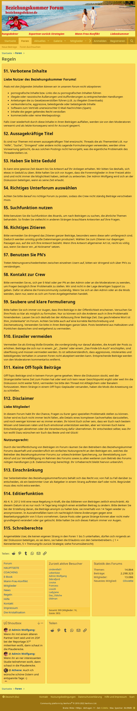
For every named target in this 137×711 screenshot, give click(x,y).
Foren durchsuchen (30, 46)
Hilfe (6, 599)
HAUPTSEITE (11, 568)
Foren (25, 41)
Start (132, 696)
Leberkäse (54, 572)
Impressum (11, 608)
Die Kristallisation (14, 612)
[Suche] (131, 41)
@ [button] (10, 630)
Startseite (10, 41)
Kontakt (8, 603)
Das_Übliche (55, 595)
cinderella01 (55, 569)
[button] (48, 41)
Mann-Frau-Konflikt (84, 33)
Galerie (58, 41)
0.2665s (104, 708)
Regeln (8, 594)
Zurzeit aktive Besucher (65, 563)
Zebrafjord (54, 579)
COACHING (11, 572)
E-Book (8, 576)
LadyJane (54, 592)
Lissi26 (52, 589)
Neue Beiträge (9, 46)
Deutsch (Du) (12, 696)
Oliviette (128, 581)
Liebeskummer (116, 33)
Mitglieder (76, 41)
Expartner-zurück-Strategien (43, 33)
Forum (8, 563)
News (7, 590)
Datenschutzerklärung (90, 696)
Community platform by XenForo (68, 703)
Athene (17, 670)
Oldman (53, 598)
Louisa (52, 582)
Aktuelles (39, 41)
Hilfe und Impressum (116, 696)
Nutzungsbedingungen (63, 696)
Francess (53, 585)
